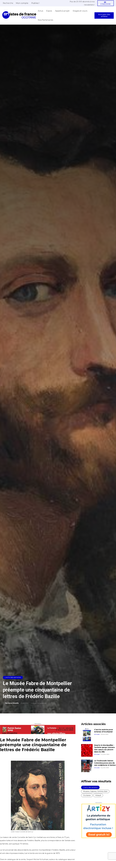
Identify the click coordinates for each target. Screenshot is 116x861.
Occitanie (87, 795)
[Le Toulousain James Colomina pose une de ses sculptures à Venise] (87, 766)
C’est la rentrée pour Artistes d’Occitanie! (103, 730)
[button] (8, 3)
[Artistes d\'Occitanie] (19, 15)
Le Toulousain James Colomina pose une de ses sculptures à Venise (105, 763)
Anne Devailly (13, 703)
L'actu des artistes (13, 677)
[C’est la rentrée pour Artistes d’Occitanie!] (87, 734)
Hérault (98, 795)
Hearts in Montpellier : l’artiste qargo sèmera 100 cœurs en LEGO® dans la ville (104, 748)
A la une (97, 734)
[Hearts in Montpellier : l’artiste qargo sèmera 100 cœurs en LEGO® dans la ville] (87, 750)
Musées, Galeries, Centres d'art (95, 791)
